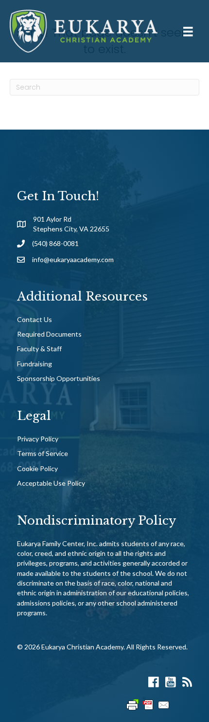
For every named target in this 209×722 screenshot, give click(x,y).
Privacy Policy (37, 439)
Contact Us (34, 319)
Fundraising (34, 364)
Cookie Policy (37, 468)
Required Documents (49, 334)
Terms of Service (42, 453)
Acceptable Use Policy (51, 483)
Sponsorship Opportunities (58, 378)
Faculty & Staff (39, 348)
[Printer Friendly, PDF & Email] (148, 704)
